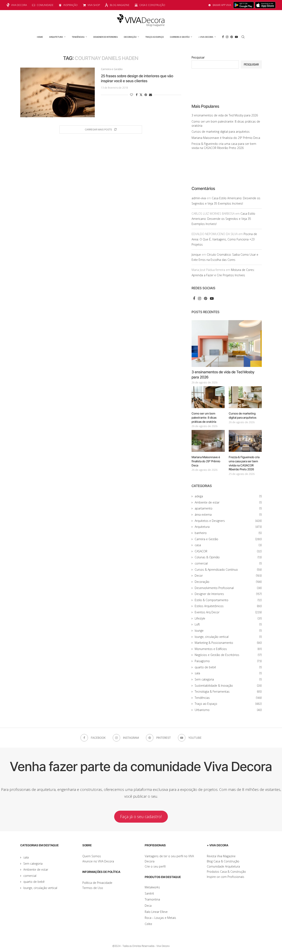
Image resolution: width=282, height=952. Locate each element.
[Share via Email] (150, 95)
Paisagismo (228, 661)
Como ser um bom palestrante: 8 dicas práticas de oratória (204, 417)
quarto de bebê (228, 667)
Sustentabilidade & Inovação (228, 685)
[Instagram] (227, 37)
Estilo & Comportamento (228, 600)
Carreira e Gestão (180, 37)
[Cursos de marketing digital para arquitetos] (245, 397)
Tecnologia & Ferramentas (228, 691)
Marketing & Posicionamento (228, 643)
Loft (228, 624)
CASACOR (228, 551)
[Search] (243, 37)
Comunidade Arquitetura (223, 866)
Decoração (130, 37)
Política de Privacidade (97, 883)
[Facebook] (223, 37)
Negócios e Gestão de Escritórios (228, 655)
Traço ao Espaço (154, 37)
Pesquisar (198, 57)
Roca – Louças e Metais (160, 918)
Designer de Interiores (105, 37)
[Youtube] (236, 37)
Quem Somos (91, 856)
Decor (228, 575)
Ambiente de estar (228, 502)
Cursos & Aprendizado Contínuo (228, 569)
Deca (148, 906)
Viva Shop (94, 5)
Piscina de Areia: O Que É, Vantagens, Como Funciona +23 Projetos (224, 239)
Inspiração (70, 5)
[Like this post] (131, 95)
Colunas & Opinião (228, 557)
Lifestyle (228, 618)
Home (40, 37)
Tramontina (152, 899)
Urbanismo (228, 710)
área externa (228, 514)
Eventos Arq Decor (228, 612)
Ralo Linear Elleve (156, 912)
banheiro (228, 533)
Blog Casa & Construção (223, 861)
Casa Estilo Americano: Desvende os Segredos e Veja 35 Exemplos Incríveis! (223, 219)
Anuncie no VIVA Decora (98, 861)
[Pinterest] (231, 37)
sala (228, 673)
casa (228, 545)
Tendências (78, 37)
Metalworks (152, 887)
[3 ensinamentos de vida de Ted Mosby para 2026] (227, 343)
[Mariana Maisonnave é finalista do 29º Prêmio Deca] (208, 441)
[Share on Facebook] (136, 95)
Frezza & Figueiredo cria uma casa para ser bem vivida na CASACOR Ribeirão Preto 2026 (224, 146)
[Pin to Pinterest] (146, 95)
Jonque (196, 254)
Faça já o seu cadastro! (141, 816)
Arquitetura (56, 37)
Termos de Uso (92, 888)
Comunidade (45, 5)
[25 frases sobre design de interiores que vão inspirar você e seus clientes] (57, 92)
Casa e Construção (152, 5)
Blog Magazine (119, 5)
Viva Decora (19, 5)
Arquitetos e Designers (228, 521)
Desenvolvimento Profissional (228, 588)
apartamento (228, 508)
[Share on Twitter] (141, 95)
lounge (228, 630)
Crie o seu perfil (155, 866)
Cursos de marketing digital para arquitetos (221, 131)
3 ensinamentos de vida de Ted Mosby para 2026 (225, 115)
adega (228, 496)
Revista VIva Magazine (221, 856)
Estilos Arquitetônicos (228, 606)
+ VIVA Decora (205, 37)
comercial (228, 563)
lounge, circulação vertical (228, 637)
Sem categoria (228, 679)
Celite (148, 924)
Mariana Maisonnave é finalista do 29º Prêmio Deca (226, 138)
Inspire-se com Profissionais (225, 877)
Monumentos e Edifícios (228, 649)
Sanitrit (149, 893)
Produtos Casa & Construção (226, 872)
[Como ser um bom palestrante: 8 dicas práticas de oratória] (208, 397)
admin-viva (199, 198)
